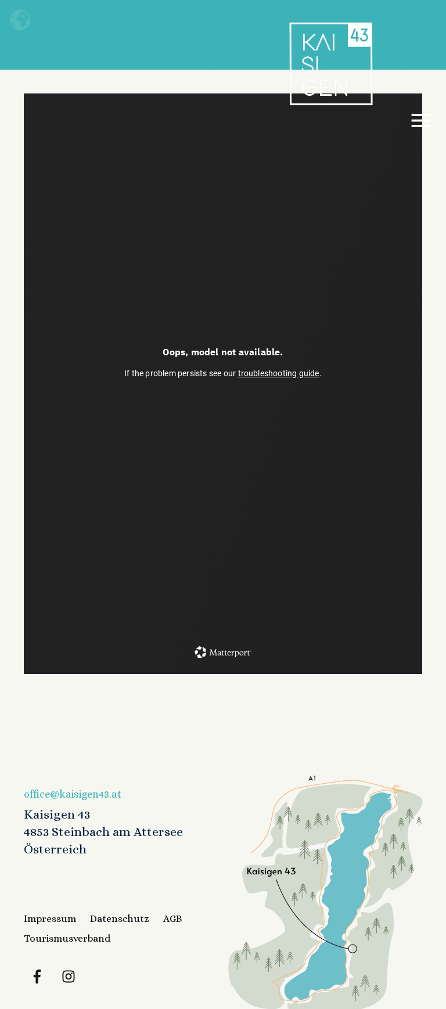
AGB (172, 918)
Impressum (50, 918)
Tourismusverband (67, 938)
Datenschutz (119, 918)
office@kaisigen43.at (72, 794)
